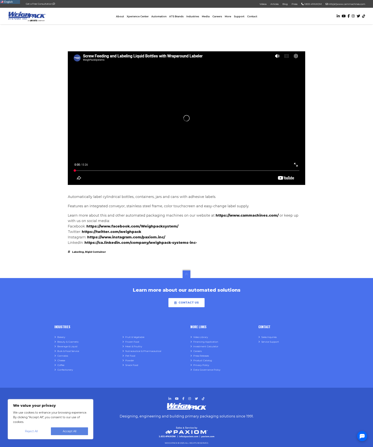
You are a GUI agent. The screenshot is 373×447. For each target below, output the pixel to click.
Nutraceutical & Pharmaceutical (143, 351)
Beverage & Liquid (67, 346)
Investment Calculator (205, 346)
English (8, 1)
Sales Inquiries (269, 337)
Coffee (60, 365)
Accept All (69, 431)
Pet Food (130, 355)
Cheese (61, 360)
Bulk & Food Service (68, 351)
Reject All (31, 431)
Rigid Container (95, 251)
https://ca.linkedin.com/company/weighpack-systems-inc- (141, 243)
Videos (263, 4)
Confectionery (65, 369)
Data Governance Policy (206, 369)
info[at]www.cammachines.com (346, 4)
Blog (285, 4)
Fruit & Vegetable (134, 337)
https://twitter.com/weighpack (111, 232)
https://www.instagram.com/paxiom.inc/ (126, 237)
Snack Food (131, 365)
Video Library (200, 337)
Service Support (270, 341)
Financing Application (205, 341)
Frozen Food (132, 341)
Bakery (61, 337)
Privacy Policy (201, 365)
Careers (197, 351)
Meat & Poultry (133, 346)
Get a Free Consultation (39, 3)
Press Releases (201, 355)
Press (294, 4)
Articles (274, 4)
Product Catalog (202, 360)
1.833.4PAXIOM (313, 4)
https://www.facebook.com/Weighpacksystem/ (132, 226)
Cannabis (62, 355)
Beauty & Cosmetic (68, 341)
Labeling (78, 251)
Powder (129, 360)
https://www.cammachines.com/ (247, 215)
